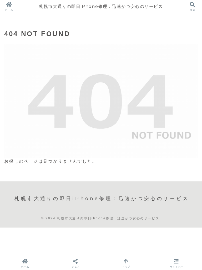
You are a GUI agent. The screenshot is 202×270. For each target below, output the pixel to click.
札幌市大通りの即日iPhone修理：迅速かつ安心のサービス (101, 6)
